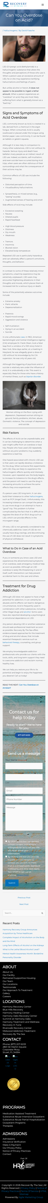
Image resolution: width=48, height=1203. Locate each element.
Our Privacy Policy (12, 1148)
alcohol (27, 612)
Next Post (24, 904)
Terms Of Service (30, 1191)
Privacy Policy (28, 1188)
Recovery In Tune (12, 1025)
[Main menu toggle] (42, 4)
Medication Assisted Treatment (19, 1113)
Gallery (6, 993)
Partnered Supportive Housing (19, 978)
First (7, 771)
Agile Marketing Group (31, 1197)
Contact (7, 1154)
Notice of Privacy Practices (17, 1151)
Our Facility (9, 975)
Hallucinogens (10, 30)
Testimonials (9, 987)
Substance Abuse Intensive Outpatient (24, 1116)
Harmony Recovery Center (17, 1006)
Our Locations (10, 984)
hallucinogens (36, 496)
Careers (7, 996)
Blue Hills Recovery (13, 1009)
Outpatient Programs (14, 1122)
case (23, 337)
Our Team (8, 981)
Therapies (8, 1126)
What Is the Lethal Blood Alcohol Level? (21, 949)
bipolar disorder (33, 376)
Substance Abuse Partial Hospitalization (24, 1119)
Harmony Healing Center (16, 1012)
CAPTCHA (10, 835)
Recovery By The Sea (14, 1034)
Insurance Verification (14, 1142)
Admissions (9, 1139)
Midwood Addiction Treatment (19, 1031)
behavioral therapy (11, 642)
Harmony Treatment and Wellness (21, 1022)
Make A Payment (12, 1145)
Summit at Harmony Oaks (17, 1019)
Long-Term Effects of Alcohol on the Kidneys (23, 945)
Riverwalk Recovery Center (17, 1028)
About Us (8, 972)
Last (7, 782)
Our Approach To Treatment (18, 990)
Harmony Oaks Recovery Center (20, 1016)
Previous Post (24, 898)
